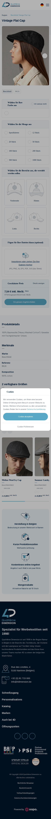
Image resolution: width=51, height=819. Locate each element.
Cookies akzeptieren (25, 416)
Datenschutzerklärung (36, 409)
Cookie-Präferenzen (25, 426)
